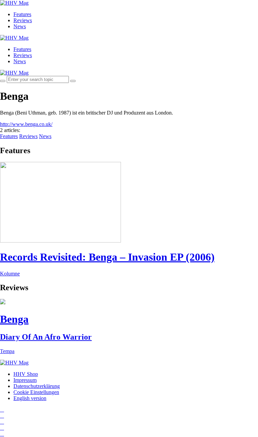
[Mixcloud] (2, 428)
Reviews (22, 20)
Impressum (25, 380)
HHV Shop (25, 374)
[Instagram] (2, 409)
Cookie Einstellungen (36, 392)
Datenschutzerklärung (36, 386)
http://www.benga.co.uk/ (26, 124)
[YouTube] (2, 422)
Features (22, 14)
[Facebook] (2, 416)
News (19, 26)
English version (29, 398)
